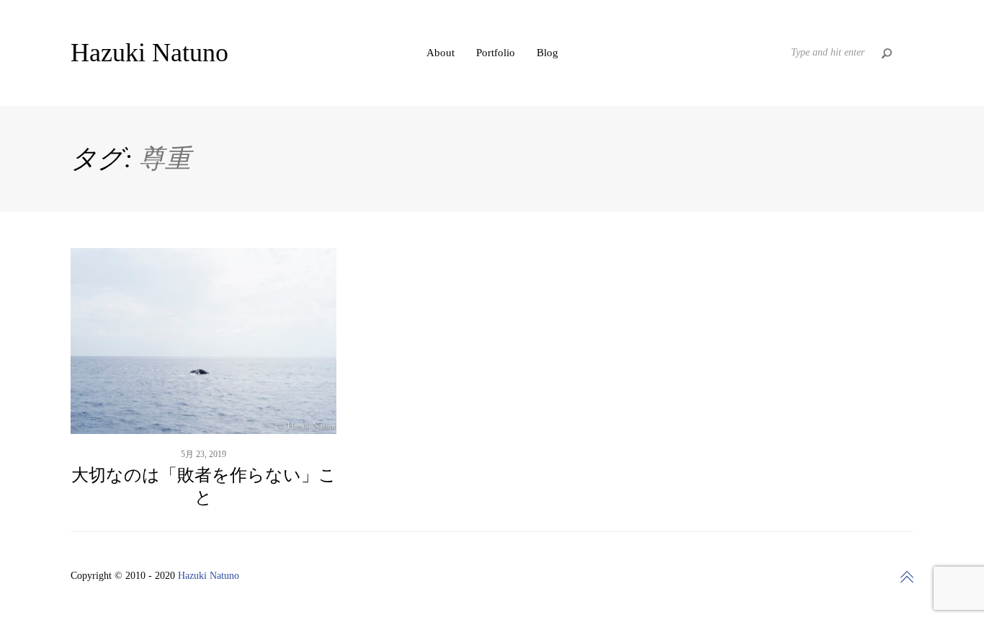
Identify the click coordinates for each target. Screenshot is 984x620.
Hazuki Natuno (208, 575)
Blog (547, 52)
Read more (203, 389)
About (440, 52)
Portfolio (495, 52)
